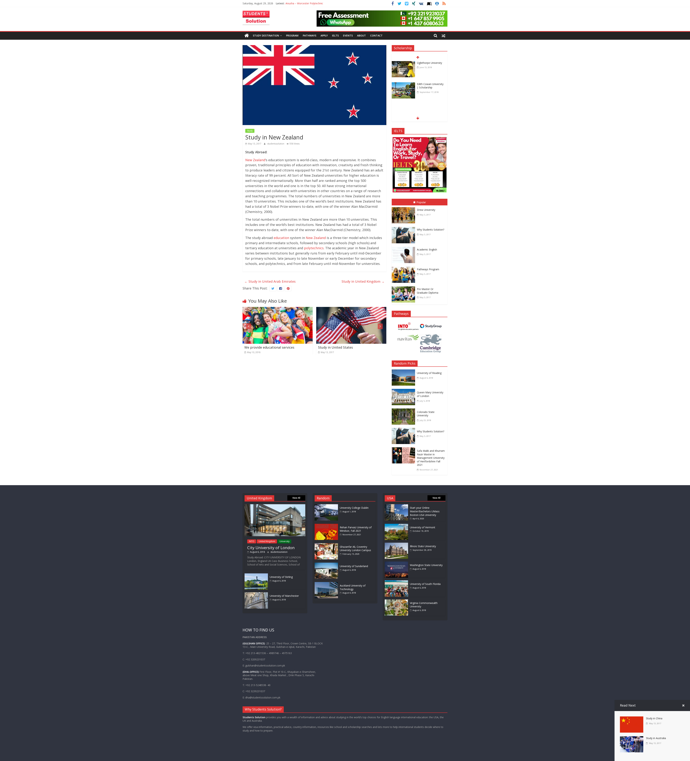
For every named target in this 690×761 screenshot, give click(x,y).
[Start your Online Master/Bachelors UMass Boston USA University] (396, 506)
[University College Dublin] (327, 506)
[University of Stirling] (256, 575)
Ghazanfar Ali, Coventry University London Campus (355, 548)
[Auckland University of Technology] (327, 583)
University (284, 541)
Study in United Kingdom (363, 281)
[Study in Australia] (351, 309)
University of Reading (429, 373)
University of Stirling (281, 577)
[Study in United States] (278, 309)
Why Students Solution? (430, 229)
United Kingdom (267, 541)
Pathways (309, 35)
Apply (324, 35)
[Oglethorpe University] (403, 85)
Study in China (654, 718)
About (361, 35)
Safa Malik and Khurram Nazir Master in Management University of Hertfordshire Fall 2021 (431, 457)
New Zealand (255, 160)
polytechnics (314, 248)
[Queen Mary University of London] (404, 391)
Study (250, 130)
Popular (421, 202)
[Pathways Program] (404, 267)
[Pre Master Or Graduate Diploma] (404, 287)
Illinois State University (423, 546)
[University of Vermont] (396, 525)
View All (296, 497)
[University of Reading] (404, 372)
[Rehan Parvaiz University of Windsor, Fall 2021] (327, 525)
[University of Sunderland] (327, 564)
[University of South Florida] (396, 582)
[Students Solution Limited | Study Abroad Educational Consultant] (247, 36)
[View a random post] (443, 35)
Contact (376, 35)
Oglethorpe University (429, 85)
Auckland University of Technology (352, 587)
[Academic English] (404, 247)
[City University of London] (275, 506)
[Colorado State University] (404, 411)
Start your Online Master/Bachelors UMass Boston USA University (425, 511)
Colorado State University (425, 413)
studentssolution (276, 143)
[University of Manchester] (256, 594)
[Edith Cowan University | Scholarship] (403, 64)
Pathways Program (428, 269)
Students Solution (254, 717)
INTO (251, 541)
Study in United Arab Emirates (270, 281)
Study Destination (266, 35)
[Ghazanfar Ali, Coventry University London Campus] (327, 545)
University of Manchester (284, 595)
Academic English (427, 249)
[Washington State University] (396, 563)
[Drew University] (404, 208)
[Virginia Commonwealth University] (396, 601)
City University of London (271, 547)
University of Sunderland (354, 566)
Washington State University (426, 565)
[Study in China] (631, 719)
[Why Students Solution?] (404, 228)
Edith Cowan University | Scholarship (430, 65)
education (281, 238)
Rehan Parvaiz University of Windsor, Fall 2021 (356, 529)
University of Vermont (422, 527)
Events (348, 35)
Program (292, 35)
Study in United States (261, 347)
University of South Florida (425, 584)
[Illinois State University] (396, 544)
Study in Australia (331, 347)
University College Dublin (354, 507)
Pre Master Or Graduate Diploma (427, 290)
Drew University (426, 209)
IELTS (335, 35)
